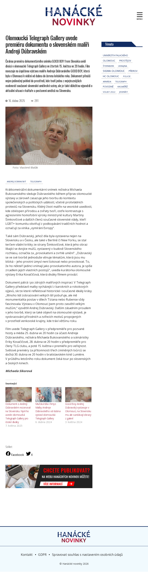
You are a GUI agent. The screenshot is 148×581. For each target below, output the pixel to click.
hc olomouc (111, 76)
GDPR (42, 554)
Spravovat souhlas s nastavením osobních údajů (87, 554)
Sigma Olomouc (114, 71)
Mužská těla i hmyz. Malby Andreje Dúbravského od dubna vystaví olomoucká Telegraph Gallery (47, 411)
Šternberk (108, 66)
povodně (108, 86)
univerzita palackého (115, 55)
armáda (107, 81)
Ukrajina (122, 66)
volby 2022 (109, 92)
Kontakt (27, 554)
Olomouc (109, 60)
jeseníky (123, 92)
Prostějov (125, 60)
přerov (133, 71)
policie (126, 76)
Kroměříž (122, 86)
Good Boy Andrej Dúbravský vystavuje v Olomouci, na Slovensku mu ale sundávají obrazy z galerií (78, 411)
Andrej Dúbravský (16, 181)
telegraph (36, 181)
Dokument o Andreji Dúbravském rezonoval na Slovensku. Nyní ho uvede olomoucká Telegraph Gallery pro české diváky (17, 413)
